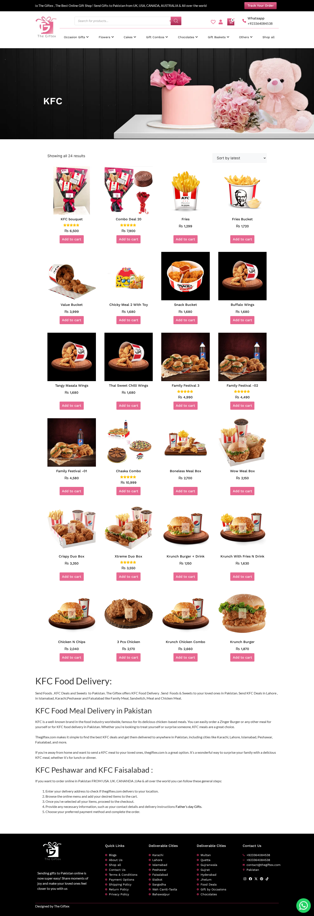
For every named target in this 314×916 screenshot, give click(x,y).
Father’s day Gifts (188, 806)
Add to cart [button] (71, 239)
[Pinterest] (261, 879)
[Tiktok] (267, 879)
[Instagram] (245, 879)
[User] (220, 22)
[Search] (176, 21)
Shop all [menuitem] (268, 37)
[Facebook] (250, 879)
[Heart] (213, 22)
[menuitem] (76, 35)
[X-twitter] (256, 879)
